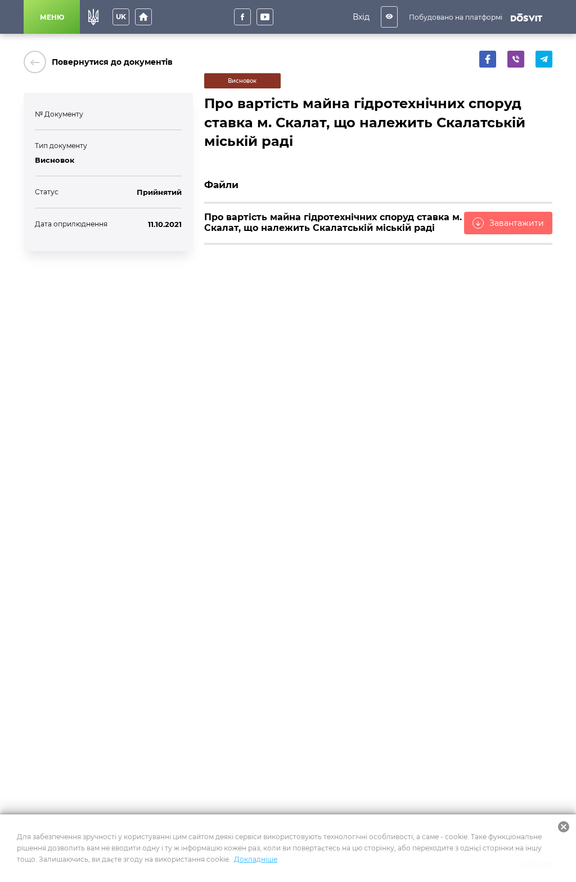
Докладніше (255, 859)
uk (121, 16)
